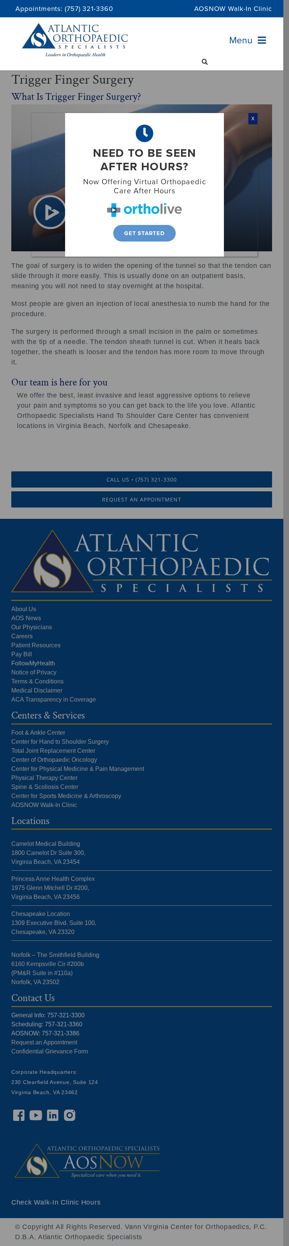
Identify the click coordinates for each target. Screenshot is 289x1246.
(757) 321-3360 (89, 9)
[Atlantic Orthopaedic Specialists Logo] (75, 26)
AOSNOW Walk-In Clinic (233, 9)
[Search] (205, 61)
